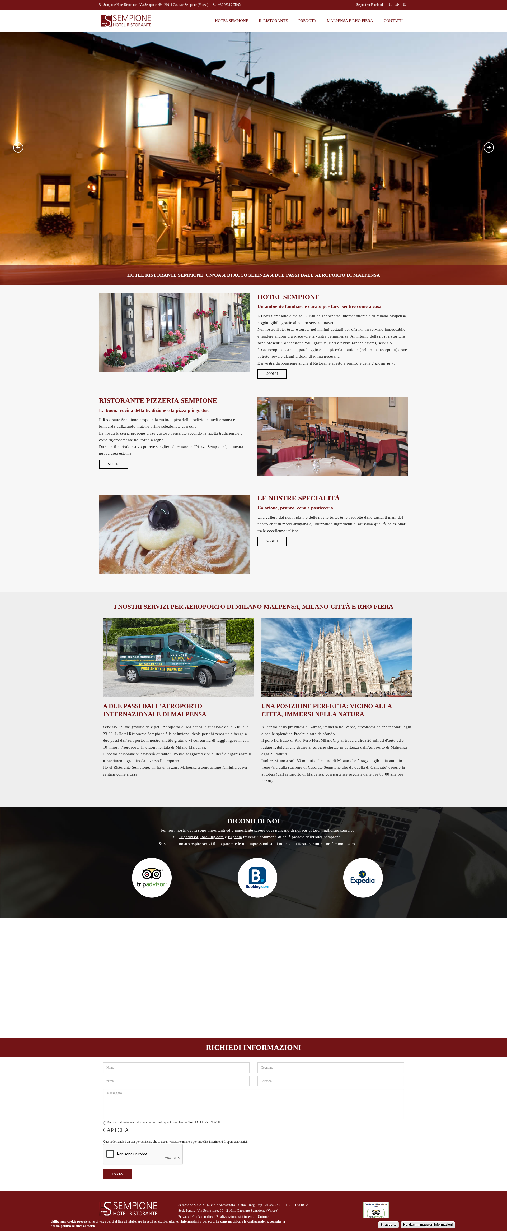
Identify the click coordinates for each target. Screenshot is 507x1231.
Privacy (184, 1217)
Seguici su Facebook (370, 5)
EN (397, 4)
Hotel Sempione (231, 20)
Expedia (235, 837)
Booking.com (212, 837)
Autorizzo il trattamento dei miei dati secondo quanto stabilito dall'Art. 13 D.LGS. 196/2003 (164, 1122)
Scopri (272, 374)
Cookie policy (203, 1217)
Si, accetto (388, 1225)
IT (390, 4)
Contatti (393, 20)
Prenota (307, 20)
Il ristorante (273, 20)
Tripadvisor (188, 837)
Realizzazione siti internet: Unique (242, 1217)
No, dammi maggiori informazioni (428, 1225)
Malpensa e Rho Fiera (350, 20)
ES (405, 4)
